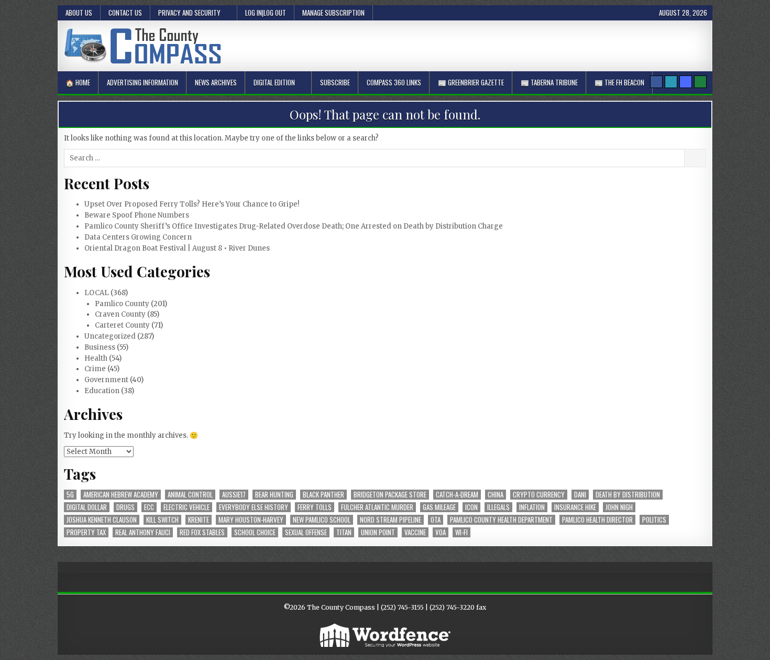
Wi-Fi (461, 532)
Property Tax (86, 532)
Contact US (125, 12)
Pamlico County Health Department (501, 520)
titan (343, 532)
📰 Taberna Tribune (549, 82)
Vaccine (415, 532)
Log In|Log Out (265, 12)
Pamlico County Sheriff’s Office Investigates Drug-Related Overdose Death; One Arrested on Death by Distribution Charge (293, 226)
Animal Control (190, 495)
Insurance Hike (575, 507)
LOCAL (96, 292)
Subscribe (335, 82)
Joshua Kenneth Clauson (102, 520)
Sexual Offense (306, 532)
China (495, 495)
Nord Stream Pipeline (390, 520)
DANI (580, 495)
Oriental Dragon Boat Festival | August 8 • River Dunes (177, 248)
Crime (95, 368)
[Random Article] (685, 81)
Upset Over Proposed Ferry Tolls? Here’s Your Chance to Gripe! (191, 204)
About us (78, 12)
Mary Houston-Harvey (250, 520)
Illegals (498, 507)
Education (101, 390)
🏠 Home (77, 82)
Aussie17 (234, 495)
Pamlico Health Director (597, 520)
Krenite (198, 520)
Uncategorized (110, 336)
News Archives (216, 82)
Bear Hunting (274, 495)
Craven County (120, 314)
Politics (654, 520)
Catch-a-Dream (457, 495)
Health (95, 358)
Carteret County (122, 325)
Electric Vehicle (186, 507)
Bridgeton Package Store (390, 495)
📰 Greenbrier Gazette (471, 82)
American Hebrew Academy (120, 495)
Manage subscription (333, 12)
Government (106, 379)
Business (99, 347)
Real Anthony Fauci (142, 532)
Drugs (125, 507)
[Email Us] (671, 81)
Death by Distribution (628, 495)
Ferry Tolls (315, 507)
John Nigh (619, 507)
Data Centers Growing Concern (138, 237)
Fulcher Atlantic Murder (377, 507)
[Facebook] (656, 81)
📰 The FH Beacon (619, 82)
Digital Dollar (87, 507)
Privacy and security (189, 12)
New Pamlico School (321, 520)
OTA (436, 520)
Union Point (378, 532)
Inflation (532, 507)
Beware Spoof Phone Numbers (136, 215)
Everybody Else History (253, 507)
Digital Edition (274, 82)
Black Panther (323, 495)
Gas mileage (439, 507)
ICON (471, 507)
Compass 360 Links (394, 82)
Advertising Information (142, 82)
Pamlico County (122, 303)
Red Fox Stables (202, 532)
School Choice (255, 532)
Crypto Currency (539, 495)
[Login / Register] (700, 81)
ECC (149, 507)
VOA (440, 532)
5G (70, 495)
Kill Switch (162, 520)
